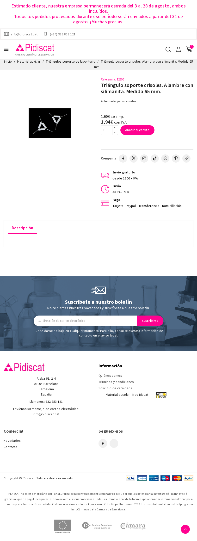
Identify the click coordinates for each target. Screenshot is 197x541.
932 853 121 (54, 401)
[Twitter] (133, 158)
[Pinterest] (176, 158)
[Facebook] (123, 158)
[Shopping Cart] (189, 49)
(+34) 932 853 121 (62, 34)
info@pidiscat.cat (24, 34)
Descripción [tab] (22, 228)
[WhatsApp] (165, 158)
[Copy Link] (186, 158)
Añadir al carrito (137, 130)
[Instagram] (144, 158)
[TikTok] (155, 158)
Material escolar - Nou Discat (127, 394)
